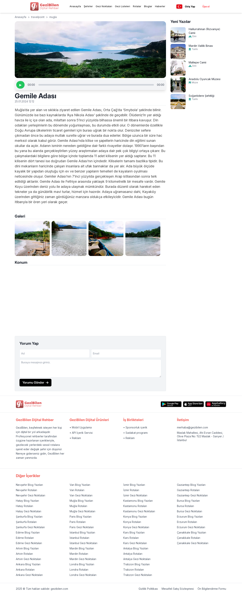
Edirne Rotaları (25, 537)
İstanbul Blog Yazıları (82, 532)
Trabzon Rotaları (133, 569)
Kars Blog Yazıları (134, 532)
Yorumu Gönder (33, 382)
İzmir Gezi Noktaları (135, 495)
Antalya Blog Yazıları (135, 548)
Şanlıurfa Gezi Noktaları (30, 527)
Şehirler (88, 6)
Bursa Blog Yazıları (188, 500)
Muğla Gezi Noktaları (82, 511)
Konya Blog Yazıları (135, 516)
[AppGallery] (215, 404)
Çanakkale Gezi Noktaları (192, 543)
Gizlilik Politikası (148, 588)
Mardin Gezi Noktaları (83, 559)
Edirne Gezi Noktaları (29, 543)
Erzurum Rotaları (187, 521)
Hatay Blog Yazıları (27, 500)
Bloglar (148, 6)
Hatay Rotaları (24, 506)
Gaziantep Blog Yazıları (191, 484)
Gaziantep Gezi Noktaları (192, 495)
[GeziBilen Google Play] (171, 404)
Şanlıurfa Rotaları (26, 521)
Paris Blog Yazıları (81, 516)
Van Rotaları (77, 490)
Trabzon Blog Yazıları (136, 564)
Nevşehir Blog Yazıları (29, 484)
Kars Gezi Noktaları (135, 543)
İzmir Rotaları (131, 490)
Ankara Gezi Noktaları (29, 574)
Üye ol (205, 6)
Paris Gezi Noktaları (82, 527)
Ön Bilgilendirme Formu (212, 588)
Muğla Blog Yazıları (81, 500)
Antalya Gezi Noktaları (136, 559)
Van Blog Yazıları (80, 484)
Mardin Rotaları (79, 553)
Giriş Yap (190, 6)
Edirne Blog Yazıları (28, 532)
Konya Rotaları (132, 521)
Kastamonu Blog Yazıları (138, 500)
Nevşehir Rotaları (26, 490)
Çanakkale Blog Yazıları (191, 532)
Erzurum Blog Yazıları (190, 516)
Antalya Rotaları (132, 553)
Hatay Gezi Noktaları (28, 511)
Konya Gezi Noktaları (136, 527)
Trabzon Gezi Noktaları (137, 574)
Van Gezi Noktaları (81, 495)
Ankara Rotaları (25, 569)
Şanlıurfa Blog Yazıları (29, 516)
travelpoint (37, 17)
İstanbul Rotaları (79, 537)
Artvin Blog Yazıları (27, 548)
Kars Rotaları (131, 537)
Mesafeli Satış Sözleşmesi (178, 588)
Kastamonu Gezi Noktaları (139, 511)
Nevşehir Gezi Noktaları (30, 495)
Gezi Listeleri (122, 6)
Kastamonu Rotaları (135, 506)
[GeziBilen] (44, 6)
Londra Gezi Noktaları (83, 574)
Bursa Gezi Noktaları (189, 511)
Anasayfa (75, 6)
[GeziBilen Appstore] (193, 404)
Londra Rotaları (79, 569)
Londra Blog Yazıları (82, 564)
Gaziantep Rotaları (188, 490)
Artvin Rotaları (24, 553)
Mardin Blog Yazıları (82, 548)
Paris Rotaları (78, 521)
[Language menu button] (179, 6)
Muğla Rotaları (78, 506)
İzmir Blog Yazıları (134, 484)
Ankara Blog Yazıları (28, 564)
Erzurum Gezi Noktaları (191, 527)
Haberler (160, 6)
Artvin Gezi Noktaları (28, 559)
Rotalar (137, 6)
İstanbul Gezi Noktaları (83, 543)
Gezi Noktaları (104, 6)
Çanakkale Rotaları (188, 537)
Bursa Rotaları (185, 506)
